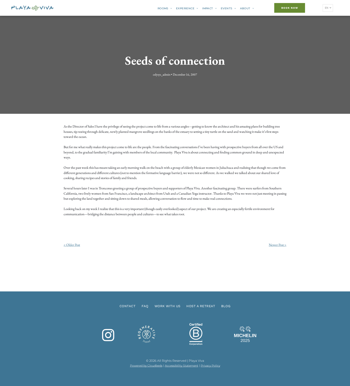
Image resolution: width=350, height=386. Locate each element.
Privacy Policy (210, 365)
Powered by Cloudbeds (146, 365)
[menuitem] (165, 8)
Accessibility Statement (181, 365)
